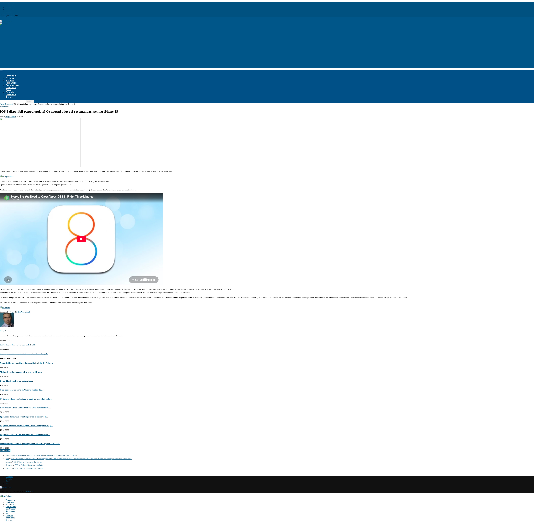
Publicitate (10, 9)
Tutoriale (10, 92)
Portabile (10, 80)
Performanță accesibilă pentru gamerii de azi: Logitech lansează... (30, 443)
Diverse (9, 97)
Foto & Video (12, 83)
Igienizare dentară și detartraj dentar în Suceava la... (24, 417)
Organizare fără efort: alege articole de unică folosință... (26, 399)
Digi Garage (10, 5)
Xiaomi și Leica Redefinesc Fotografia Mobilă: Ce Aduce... (26, 363)
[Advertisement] (267, 48)
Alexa (8, 462)
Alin (7, 459)
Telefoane (10, 78)
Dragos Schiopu (10, 117)
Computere (11, 87)
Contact (9, 12)
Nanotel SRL (30, 492)
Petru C (8, 468)
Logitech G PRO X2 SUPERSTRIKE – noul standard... (25, 434)
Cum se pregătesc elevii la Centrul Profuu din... (21, 390)
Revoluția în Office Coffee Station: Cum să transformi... (25, 407)
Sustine (8, 7)
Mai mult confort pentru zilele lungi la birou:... (21, 372)
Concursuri (11, 95)
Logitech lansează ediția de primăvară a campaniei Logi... (26, 425)
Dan (7, 455)
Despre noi (10, 3)
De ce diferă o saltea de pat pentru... (16, 381)
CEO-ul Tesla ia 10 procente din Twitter (27, 462)
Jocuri (9, 90)
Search (30, 102)
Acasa (2, 104)
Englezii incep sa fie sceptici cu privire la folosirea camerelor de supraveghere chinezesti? (44, 455)
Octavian (9, 465)
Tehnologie (11, 76)
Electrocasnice (12, 85)
